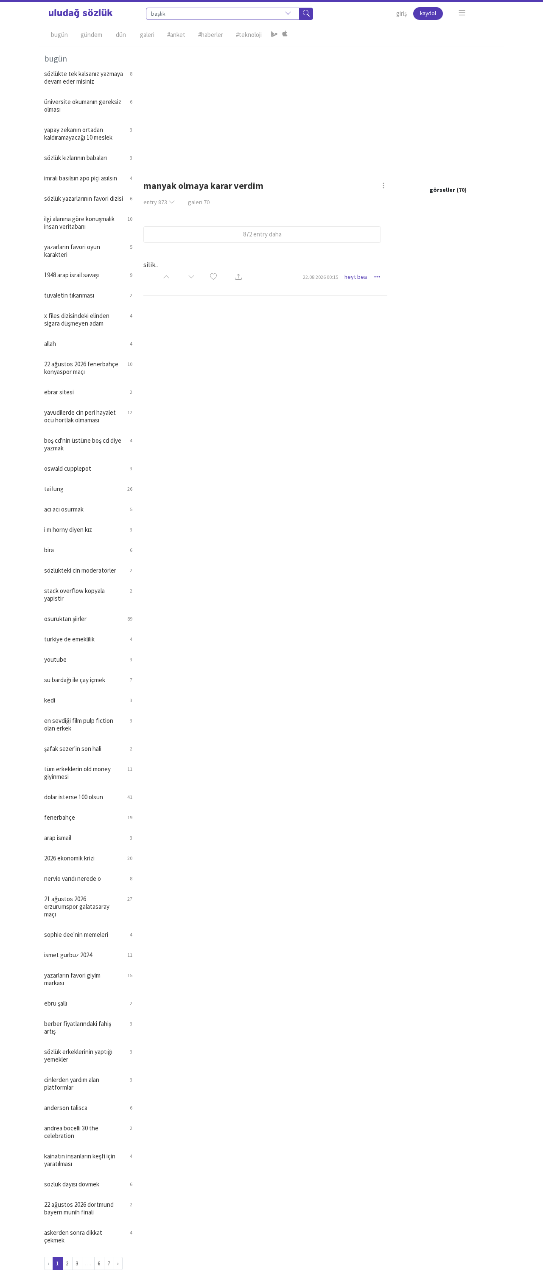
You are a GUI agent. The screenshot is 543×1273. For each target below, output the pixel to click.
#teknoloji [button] (249, 35)
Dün (121, 35)
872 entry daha (262, 234)
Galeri (147, 35)
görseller (442, 190)
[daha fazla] (462, 13)
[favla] (213, 277)
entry (155, 202)
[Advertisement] (318, 106)
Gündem (91, 35)
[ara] (306, 14)
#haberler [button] (210, 35)
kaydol (428, 13)
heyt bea (355, 277)
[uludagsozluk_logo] (80, 13)
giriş (401, 13)
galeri (199, 202)
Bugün (59, 35)
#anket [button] (176, 35)
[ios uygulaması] (285, 35)
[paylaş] (238, 277)
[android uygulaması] (274, 35)
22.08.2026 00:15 (320, 277)
